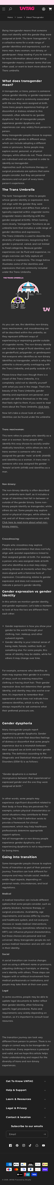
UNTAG (12, 1180)
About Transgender (35, 17)
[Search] (10, 8)
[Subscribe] (44, 1134)
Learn (20, 17)
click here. (44, 406)
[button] (3, 9)
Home (10, 17)
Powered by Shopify (23, 1180)
